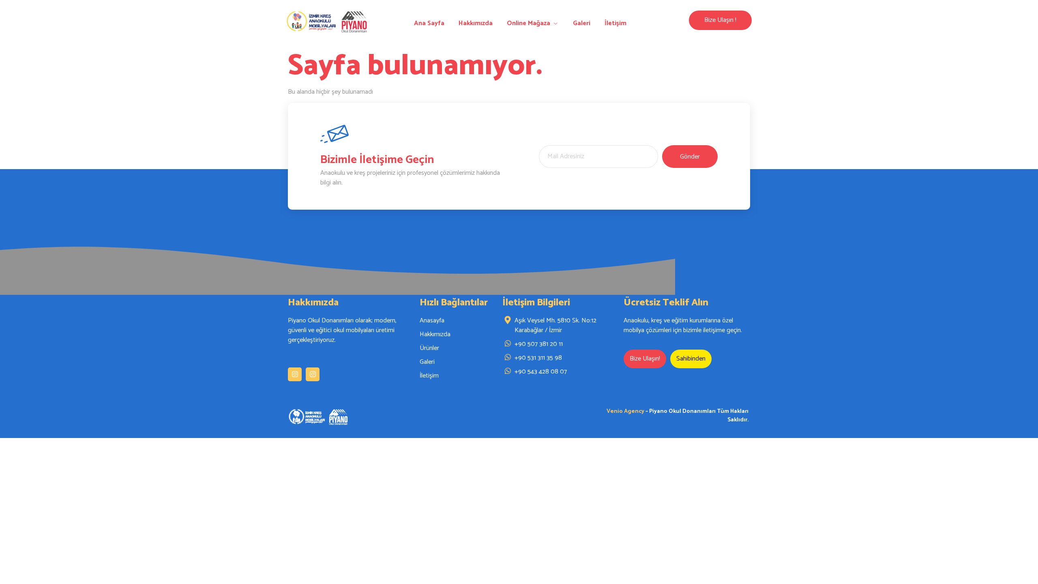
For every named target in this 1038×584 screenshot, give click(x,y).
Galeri (581, 23)
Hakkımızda (476, 23)
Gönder (690, 156)
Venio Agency (625, 411)
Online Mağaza (528, 23)
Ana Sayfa (429, 23)
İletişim (615, 23)
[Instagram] (295, 374)
